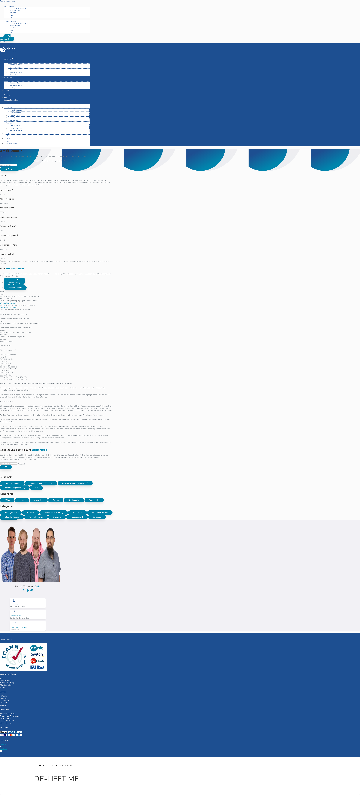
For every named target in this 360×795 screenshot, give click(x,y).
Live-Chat (3, 698)
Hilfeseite (3, 696)
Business (30, 512)
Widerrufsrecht (5, 718)
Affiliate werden (6, 685)
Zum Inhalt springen (7, 1)
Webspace (8, 77)
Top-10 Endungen (12, 483)
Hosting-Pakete (15, 83)
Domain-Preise (15, 70)
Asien (22, 500)
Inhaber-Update (15, 287)
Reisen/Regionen (36, 517)
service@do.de (15, 629)
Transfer (11, 285)
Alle (36, 487)
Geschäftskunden (11, 100)
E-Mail (6, 90)
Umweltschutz (5, 680)
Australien (38, 500)
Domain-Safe (14, 75)
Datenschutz (10, 714)
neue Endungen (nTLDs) (15, 487)
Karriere (3, 687)
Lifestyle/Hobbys (12, 517)
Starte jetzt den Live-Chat (19, 618)
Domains (7, 59)
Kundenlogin (4, 700)
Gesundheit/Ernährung (53, 512)
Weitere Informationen (8, 303)
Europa (56, 500)
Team (2, 678)
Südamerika (94, 500)
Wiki (11, 17)
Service (7, 95)
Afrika (7, 500)
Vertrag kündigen (6, 723)
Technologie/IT (77, 517)
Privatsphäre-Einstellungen (10, 716)
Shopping (57, 517)
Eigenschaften (14, 280)
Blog (5, 97)
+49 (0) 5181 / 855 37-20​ (20, 607)
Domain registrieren (16, 65)
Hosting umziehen (15, 88)
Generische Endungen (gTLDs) (75, 483)
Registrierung (14, 282)
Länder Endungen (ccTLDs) (41, 483)
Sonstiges (97, 517)
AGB (2, 714)
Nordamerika (73, 500)
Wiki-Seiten (4, 703)
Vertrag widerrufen (7, 720)
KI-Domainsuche (15, 67)
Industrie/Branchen (100, 512)
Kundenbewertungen (7, 683)
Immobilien (77, 512)
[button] (7, 37)
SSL (5, 93)
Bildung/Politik (11, 512)
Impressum (4, 705)
